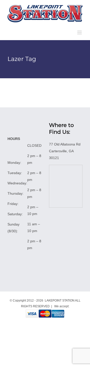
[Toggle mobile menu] (79, 32)
